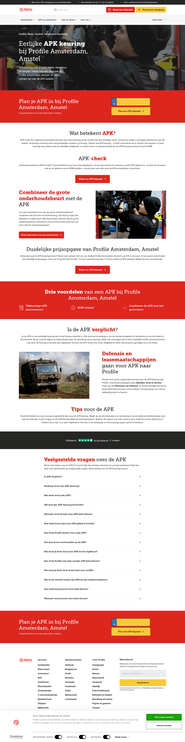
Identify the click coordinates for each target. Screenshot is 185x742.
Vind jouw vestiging (153, 9)
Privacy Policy (147, 688)
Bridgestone (71, 669)
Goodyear (70, 682)
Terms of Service (157, 688)
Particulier (157, 20)
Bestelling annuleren (102, 699)
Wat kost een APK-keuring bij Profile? (64, 505)
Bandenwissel (44, 699)
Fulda (67, 690)
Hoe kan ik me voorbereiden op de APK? (65, 542)
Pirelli (68, 673)
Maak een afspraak (123, 9)
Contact (96, 707)
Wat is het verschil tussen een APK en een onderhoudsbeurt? (76, 579)
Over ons (85, 20)
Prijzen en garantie (101, 703)
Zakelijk (96, 686)
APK (40, 677)
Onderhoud (43, 682)
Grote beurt (43, 673)
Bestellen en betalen (102, 694)
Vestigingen (98, 664)
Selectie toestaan (164, 725)
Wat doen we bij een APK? (57, 495)
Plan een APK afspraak (129, 111)
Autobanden (26, 20)
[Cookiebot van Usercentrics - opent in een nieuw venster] (16, 737)
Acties (95, 669)
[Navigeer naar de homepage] (26, 10)
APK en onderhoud (47, 20)
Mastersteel (71, 694)
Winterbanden (44, 686)
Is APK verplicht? (53, 476)
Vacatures (97, 682)
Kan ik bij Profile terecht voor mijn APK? (65, 533)
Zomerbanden (44, 690)
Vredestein (70, 686)
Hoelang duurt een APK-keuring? (62, 486)
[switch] (82, 737)
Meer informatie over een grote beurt (39, 235)
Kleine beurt (44, 669)
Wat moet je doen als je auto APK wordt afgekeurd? (71, 551)
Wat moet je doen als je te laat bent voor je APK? (69, 570)
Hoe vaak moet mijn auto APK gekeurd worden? (69, 523)
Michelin (69, 677)
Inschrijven (143, 682)
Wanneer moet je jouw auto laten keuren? (66, 598)
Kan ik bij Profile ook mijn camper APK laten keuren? (72, 561)
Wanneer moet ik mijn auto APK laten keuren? (68, 514)
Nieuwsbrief (98, 677)
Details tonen (121, 737)
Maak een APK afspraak (90, 179)
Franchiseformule (100, 690)
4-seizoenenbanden (47, 694)
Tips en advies (68, 20)
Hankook (69, 664)
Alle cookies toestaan (164, 717)
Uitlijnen (42, 703)
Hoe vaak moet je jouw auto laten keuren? (66, 589)
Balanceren (43, 707)
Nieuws (96, 673)
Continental (71, 699)
